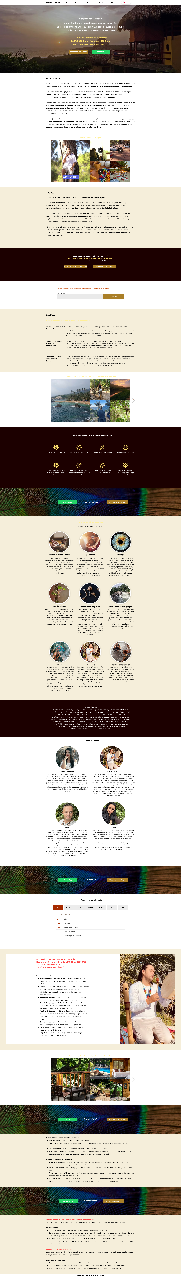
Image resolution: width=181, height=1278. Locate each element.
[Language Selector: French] (126, 2)
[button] (90, 2)
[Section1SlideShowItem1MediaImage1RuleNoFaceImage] (90, 732)
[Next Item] (133, 161)
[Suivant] (171, 718)
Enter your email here (63, 293)
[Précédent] (10, 718)
